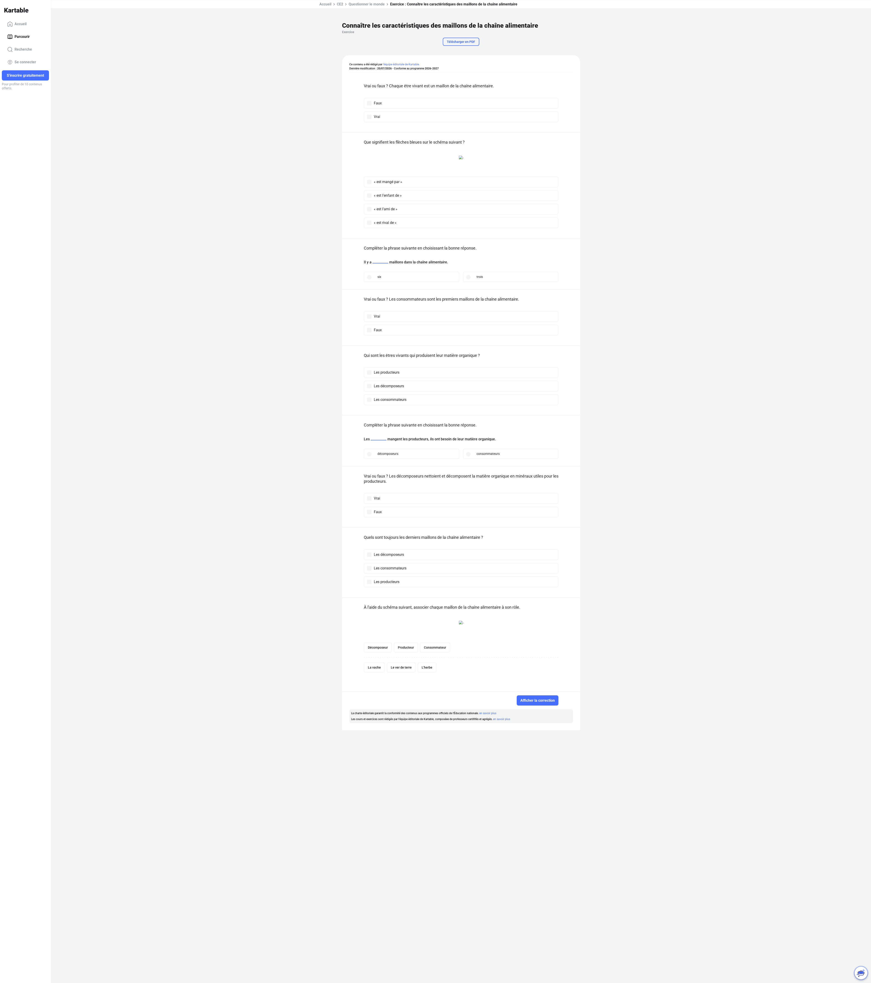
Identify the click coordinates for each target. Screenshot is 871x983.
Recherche (23, 49)
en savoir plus (487, 713)
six (379, 277)
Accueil (21, 24)
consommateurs (488, 454)
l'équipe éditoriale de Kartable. (401, 64)
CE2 (340, 4)
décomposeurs (387, 454)
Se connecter (25, 62)
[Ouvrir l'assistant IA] (861, 973)
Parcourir (22, 36)
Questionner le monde (367, 4)
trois (480, 277)
